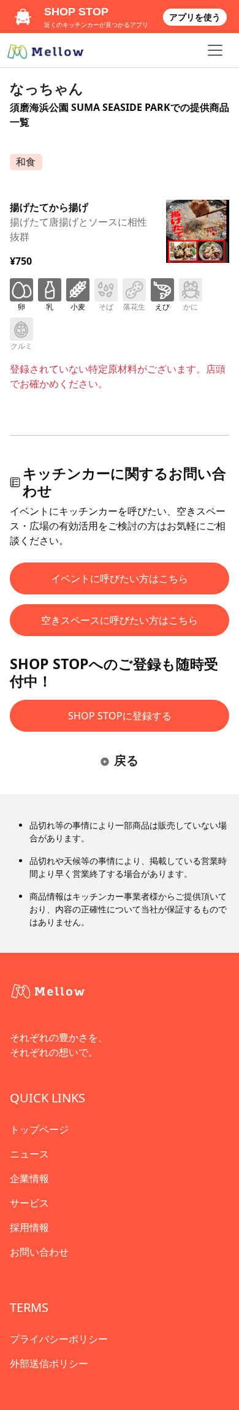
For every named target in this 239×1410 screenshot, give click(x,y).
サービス (29, 1203)
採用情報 (29, 1227)
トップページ (39, 1129)
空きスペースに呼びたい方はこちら (119, 620)
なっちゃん (46, 88)
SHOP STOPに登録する (120, 715)
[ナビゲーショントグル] (215, 50)
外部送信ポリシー (49, 1363)
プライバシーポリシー (59, 1339)
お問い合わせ (39, 1252)
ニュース (29, 1154)
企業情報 (29, 1178)
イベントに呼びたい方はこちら (119, 578)
